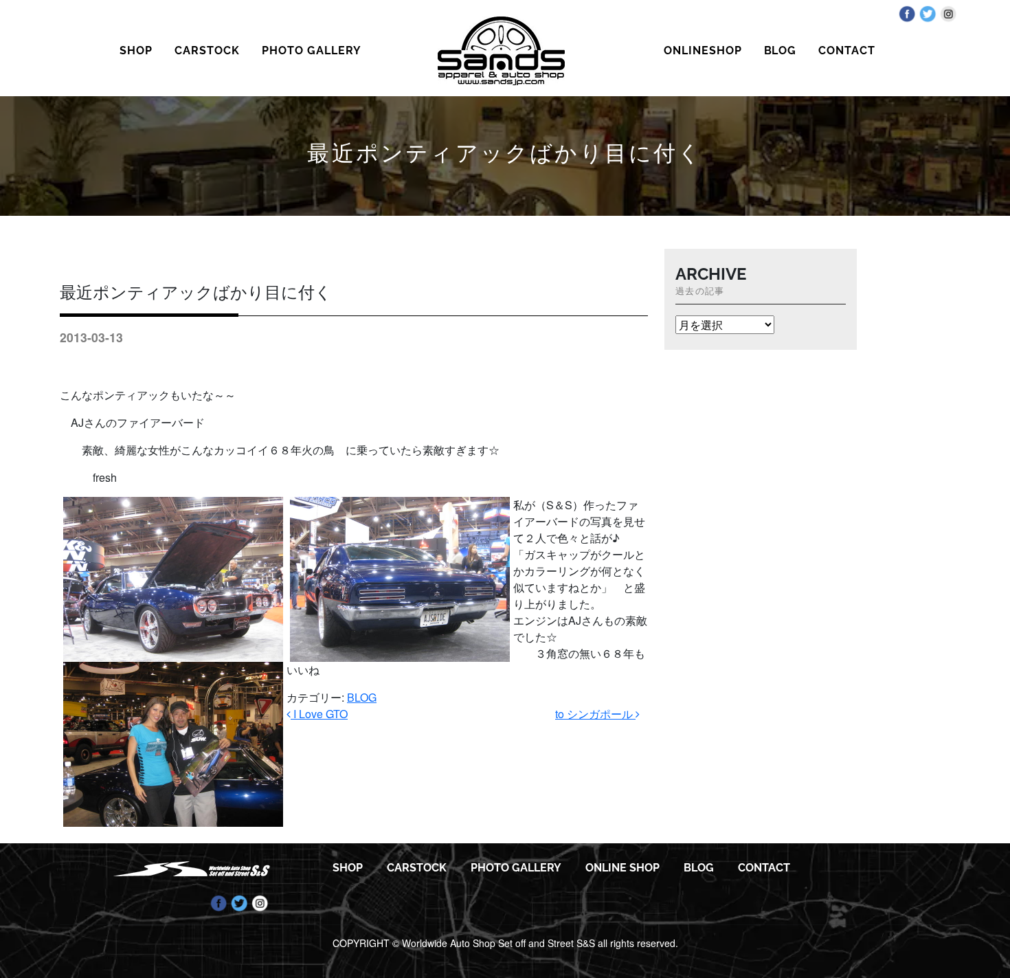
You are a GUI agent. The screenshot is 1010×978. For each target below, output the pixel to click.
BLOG (780, 50)
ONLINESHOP (703, 50)
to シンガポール (595, 714)
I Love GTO (319, 714)
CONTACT (846, 50)
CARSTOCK (207, 50)
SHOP (136, 50)
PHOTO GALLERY (311, 50)
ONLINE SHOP (622, 867)
